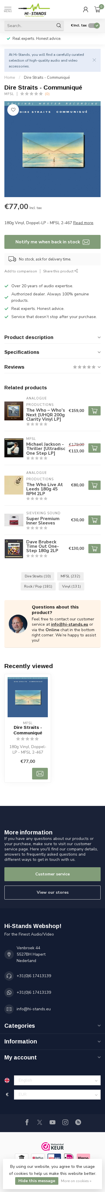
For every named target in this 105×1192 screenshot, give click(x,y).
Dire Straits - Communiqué (47, 77)
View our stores (53, 892)
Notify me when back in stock (48, 242)
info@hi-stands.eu (69, 624)
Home (9, 77)
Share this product (58, 271)
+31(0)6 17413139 (34, 976)
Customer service (52, 874)
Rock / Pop (38, 586)
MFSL (9, 94)
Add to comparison (20, 271)
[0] (97, 9)
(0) (47, 93)
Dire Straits (38, 576)
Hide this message (36, 1181)
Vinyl (71, 586)
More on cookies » (76, 1180)
